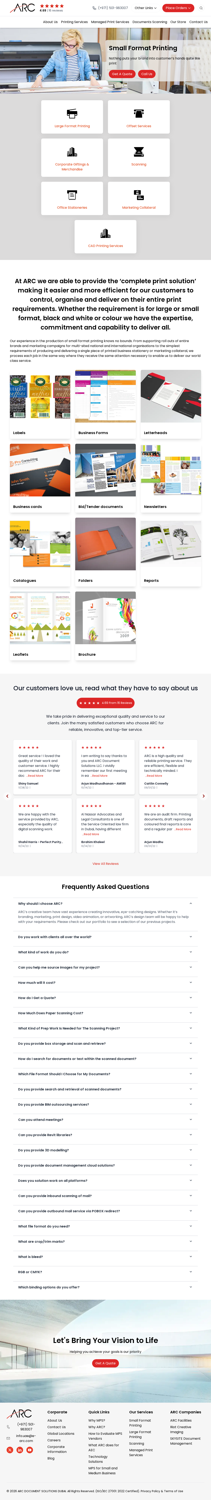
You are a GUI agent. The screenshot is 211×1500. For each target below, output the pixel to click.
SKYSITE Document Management (185, 1441)
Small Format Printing (140, 1423)
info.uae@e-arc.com (26, 1438)
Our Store (178, 22)
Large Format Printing (140, 1434)
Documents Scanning (149, 22)
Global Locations (60, 1433)
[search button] (201, 8)
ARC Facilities (181, 1420)
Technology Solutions (98, 1459)
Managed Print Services (110, 22)
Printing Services (74, 22)
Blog (50, 1458)
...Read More (34, 776)
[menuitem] (50, 22)
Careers (54, 1440)
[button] (7, 796)
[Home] (23, 8)
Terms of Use (173, 1491)
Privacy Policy (150, 1491)
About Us (50, 22)
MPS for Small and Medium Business (102, 1471)
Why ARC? (96, 1427)
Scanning (136, 1443)
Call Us (146, 74)
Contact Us (198, 22)
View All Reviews (106, 863)
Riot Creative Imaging (180, 1429)
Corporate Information (57, 1449)
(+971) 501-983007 (26, 1427)
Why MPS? (96, 1420)
